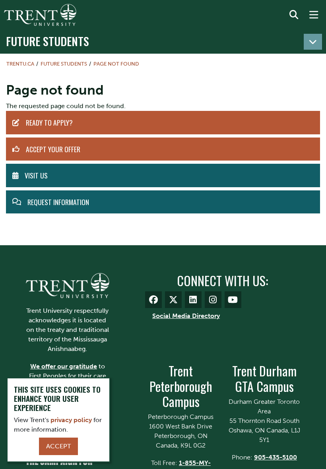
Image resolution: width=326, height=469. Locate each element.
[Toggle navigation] (313, 42)
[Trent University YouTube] (233, 299)
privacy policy (71, 420)
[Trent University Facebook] (153, 299)
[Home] (40, 15)
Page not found (116, 64)
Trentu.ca (20, 64)
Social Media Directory (186, 316)
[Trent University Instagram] (213, 299)
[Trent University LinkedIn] (193, 299)
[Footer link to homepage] (67, 285)
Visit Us (36, 175)
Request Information (58, 202)
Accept (58, 446)
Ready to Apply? (49, 122)
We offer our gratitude (63, 366)
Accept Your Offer (53, 149)
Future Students (47, 41)
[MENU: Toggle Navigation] (313, 15)
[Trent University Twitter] (173, 299)
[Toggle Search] (293, 15)
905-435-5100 (275, 457)
